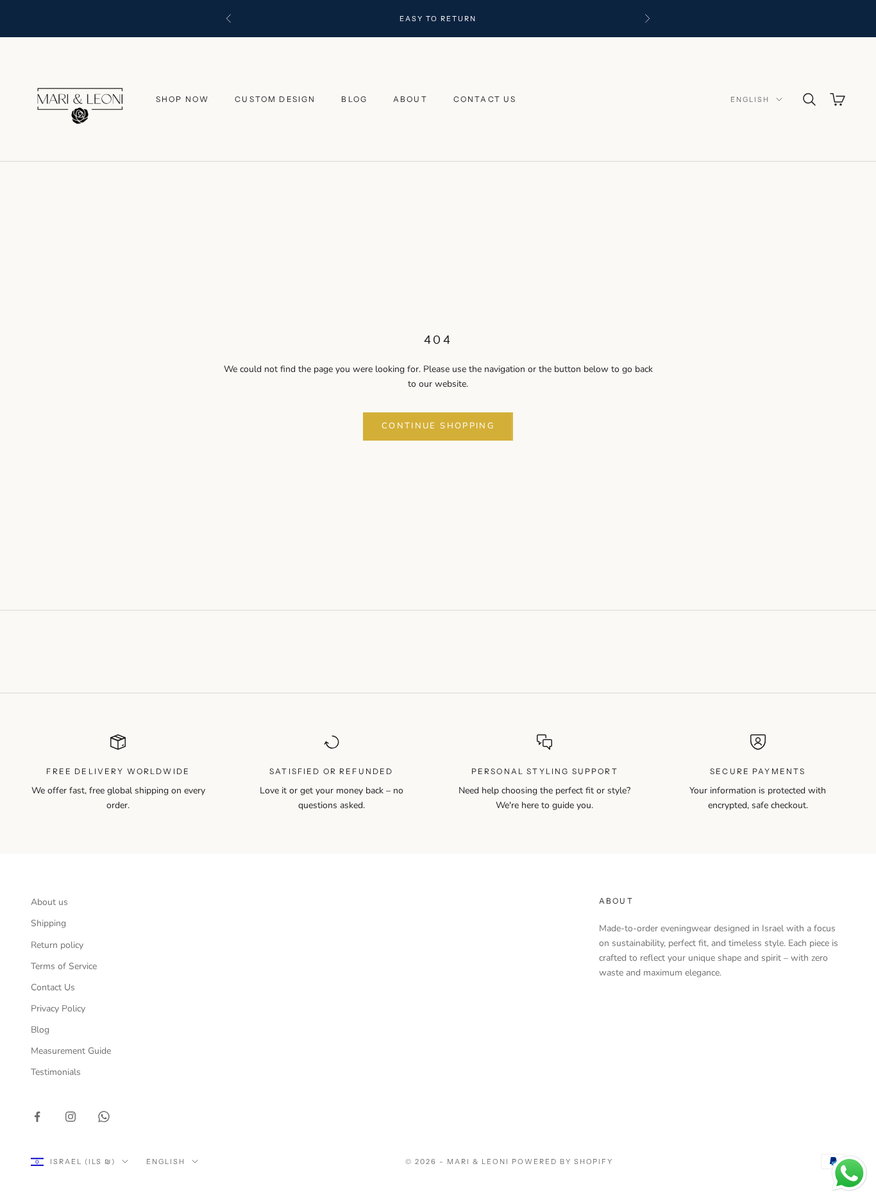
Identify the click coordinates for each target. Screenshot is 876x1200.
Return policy (57, 945)
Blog (354, 99)
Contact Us (485, 99)
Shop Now (182, 99)
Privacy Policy (58, 1008)
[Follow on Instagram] (70, 1116)
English (750, 99)
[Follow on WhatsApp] (103, 1116)
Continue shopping (438, 426)
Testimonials (56, 1072)
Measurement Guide (71, 1051)
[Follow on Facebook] (37, 1116)
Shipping (48, 923)
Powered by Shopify (563, 1161)
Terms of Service (64, 966)
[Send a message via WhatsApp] (849, 1173)
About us (49, 902)
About (410, 99)
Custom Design (275, 99)
